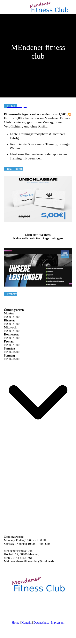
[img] (48, 7)
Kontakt (26, 622)
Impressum (57, 622)
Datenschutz (41, 622)
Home (15, 622)
